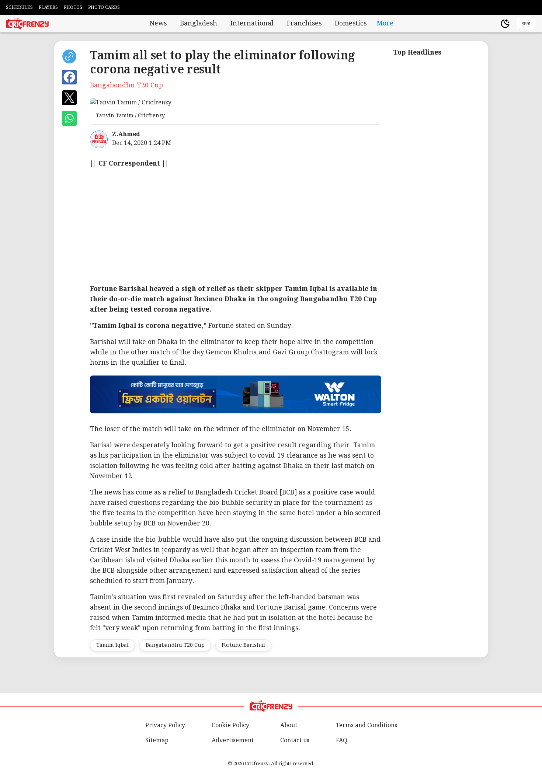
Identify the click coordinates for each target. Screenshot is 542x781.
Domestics (350, 23)
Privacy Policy (165, 725)
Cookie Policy (230, 725)
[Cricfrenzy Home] (27, 23)
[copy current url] (69, 56)
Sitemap (156, 740)
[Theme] (505, 23)
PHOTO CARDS (104, 7)
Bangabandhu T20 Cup (175, 645)
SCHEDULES (19, 7)
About (288, 725)
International (252, 23)
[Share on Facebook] (69, 77)
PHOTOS (73, 7)
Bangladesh (198, 23)
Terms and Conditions (366, 725)
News (158, 23)
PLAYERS (48, 7)
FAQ (341, 740)
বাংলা (526, 23)
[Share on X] (69, 97)
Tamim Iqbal (112, 645)
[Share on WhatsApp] (69, 118)
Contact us (294, 740)
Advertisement (233, 740)
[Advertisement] (311, 226)
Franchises (304, 23)
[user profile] (492, 23)
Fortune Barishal (243, 645)
